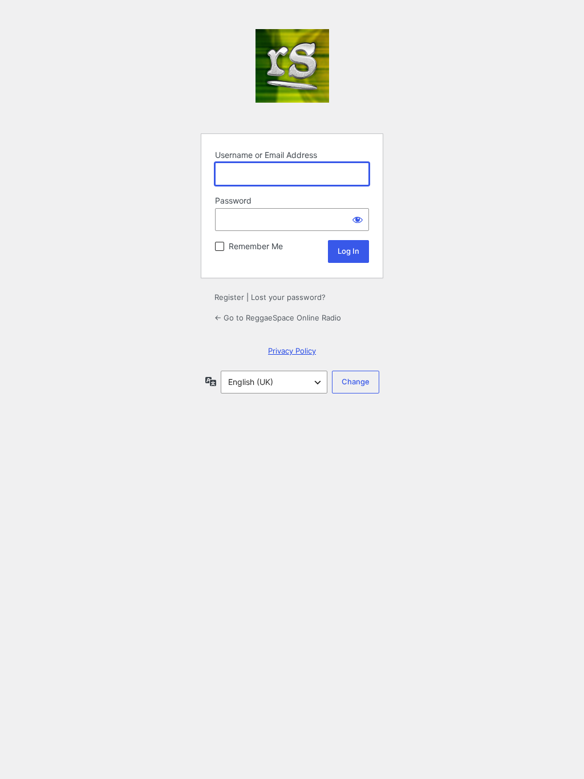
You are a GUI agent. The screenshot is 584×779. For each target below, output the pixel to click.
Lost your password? (288, 297)
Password (233, 200)
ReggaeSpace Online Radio (292, 74)
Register (229, 297)
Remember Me (256, 246)
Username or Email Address (266, 155)
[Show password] (357, 219)
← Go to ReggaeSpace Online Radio (277, 317)
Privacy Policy (292, 350)
